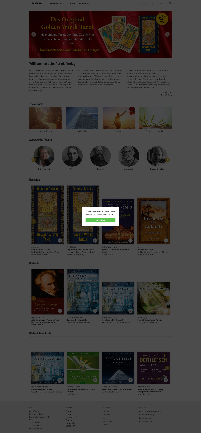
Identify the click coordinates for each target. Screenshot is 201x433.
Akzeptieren (100, 220)
